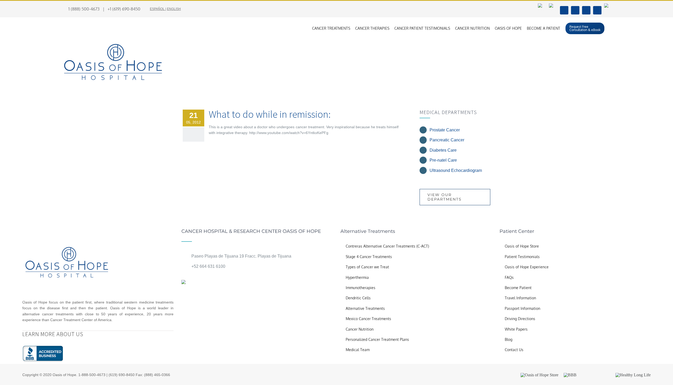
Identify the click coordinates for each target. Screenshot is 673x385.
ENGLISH (174, 9)
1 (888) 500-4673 (84, 9)
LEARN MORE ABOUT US (52, 334)
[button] (611, 28)
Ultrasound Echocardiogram (456, 170)
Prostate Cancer (445, 130)
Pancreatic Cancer (447, 140)
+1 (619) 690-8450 (124, 9)
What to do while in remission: (270, 114)
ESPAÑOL (157, 9)
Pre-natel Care (443, 160)
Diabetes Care (443, 150)
